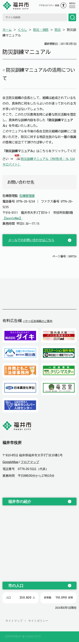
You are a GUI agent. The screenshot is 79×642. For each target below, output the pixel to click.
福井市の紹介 (19, 501)
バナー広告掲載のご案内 (37, 321)
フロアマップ (30, 462)
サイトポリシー (38, 620)
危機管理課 (27, 195)
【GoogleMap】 (12, 218)
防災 (58, 29)
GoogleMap (10, 462)
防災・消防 (41, 29)
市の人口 (16, 585)
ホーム (7, 29)
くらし (22, 29)
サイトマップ (14, 620)
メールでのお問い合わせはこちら (31, 240)
